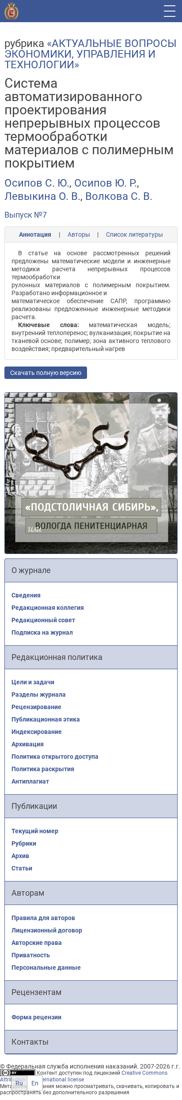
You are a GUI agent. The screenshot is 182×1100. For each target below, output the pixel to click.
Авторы (79, 234)
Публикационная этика (45, 719)
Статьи (21, 868)
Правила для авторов (43, 917)
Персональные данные (46, 967)
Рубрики (23, 843)
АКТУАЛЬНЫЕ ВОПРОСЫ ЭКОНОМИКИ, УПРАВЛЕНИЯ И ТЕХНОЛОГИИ (90, 54)
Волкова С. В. (118, 196)
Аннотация (35, 234)
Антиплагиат (30, 781)
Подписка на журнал (42, 632)
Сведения (26, 595)
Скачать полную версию (45, 372)
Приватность (30, 955)
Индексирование (36, 731)
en (34, 1083)
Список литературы (134, 234)
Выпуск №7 (25, 214)
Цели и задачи (32, 682)
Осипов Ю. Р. (105, 183)
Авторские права (36, 942)
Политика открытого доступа (55, 756)
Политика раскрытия (42, 768)
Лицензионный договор (46, 930)
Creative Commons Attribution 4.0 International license (83, 1076)
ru (19, 1083)
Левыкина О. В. (42, 196)
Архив (20, 855)
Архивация (27, 744)
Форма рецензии (36, 1017)
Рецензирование (36, 706)
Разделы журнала (38, 694)
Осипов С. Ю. (36, 183)
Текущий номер (34, 831)
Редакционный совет (43, 620)
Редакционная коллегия (47, 607)
